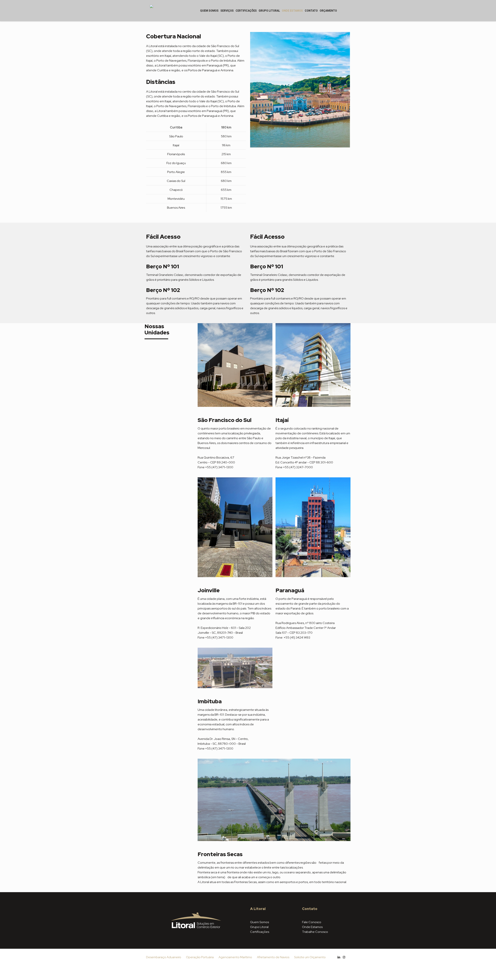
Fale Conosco (311, 922)
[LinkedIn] (339, 957)
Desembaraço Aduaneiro (163, 957)
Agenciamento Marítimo (235, 957)
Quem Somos (259, 922)
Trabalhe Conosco (315, 932)
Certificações (259, 932)
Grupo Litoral (259, 927)
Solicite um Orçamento (310, 957)
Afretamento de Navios (273, 957)
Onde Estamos (312, 927)
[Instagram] (344, 957)
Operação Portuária (200, 957)
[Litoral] (151, 10)
